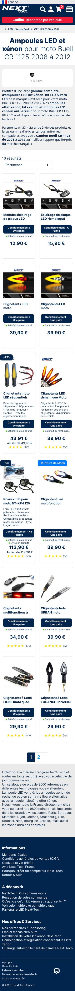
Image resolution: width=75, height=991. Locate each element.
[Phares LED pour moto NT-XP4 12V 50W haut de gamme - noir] (18, 477)
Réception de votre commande (24, 897)
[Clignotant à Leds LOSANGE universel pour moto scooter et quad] (56, 676)
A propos (7, 962)
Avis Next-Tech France (18, 867)
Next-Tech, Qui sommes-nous (24, 893)
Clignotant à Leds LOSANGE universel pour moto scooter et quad (56, 704)
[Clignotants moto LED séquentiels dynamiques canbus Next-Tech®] (18, 372)
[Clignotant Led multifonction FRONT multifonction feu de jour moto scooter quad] (56, 477)
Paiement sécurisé (13, 970)
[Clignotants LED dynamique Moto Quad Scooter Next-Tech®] (56, 372)
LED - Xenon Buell (18, 29)
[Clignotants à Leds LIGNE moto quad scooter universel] (18, 676)
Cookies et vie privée (17, 863)
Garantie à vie (10, 966)
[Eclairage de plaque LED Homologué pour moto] (56, 193)
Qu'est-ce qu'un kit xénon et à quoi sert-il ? (34, 901)
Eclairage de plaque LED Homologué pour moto (56, 219)
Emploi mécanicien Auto (20, 932)
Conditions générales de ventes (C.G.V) (31, 859)
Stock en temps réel (13, 978)
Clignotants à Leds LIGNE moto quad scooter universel (17, 702)
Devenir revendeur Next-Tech (19, 974)
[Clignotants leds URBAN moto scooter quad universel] (56, 586)
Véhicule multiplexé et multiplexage (28, 905)
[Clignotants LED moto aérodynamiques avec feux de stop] (18, 282)
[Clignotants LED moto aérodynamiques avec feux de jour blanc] (56, 282)
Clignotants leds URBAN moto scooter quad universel (53, 614)
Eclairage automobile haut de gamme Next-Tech (37, 948)
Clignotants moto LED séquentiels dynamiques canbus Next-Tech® (18, 399)
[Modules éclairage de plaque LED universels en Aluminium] (18, 193)
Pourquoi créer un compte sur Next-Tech (32, 871)
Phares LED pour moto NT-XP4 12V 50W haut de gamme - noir (16, 505)
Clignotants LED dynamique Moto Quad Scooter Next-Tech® (56, 399)
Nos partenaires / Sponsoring (24, 928)
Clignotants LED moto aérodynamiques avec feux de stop (16, 310)
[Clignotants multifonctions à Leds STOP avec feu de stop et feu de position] (18, 586)
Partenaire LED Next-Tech (21, 909)
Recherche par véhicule (44, 20)
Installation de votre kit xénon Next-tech (31, 936)
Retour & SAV (12, 875)
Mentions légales (14, 855)
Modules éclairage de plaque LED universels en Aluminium (17, 221)
